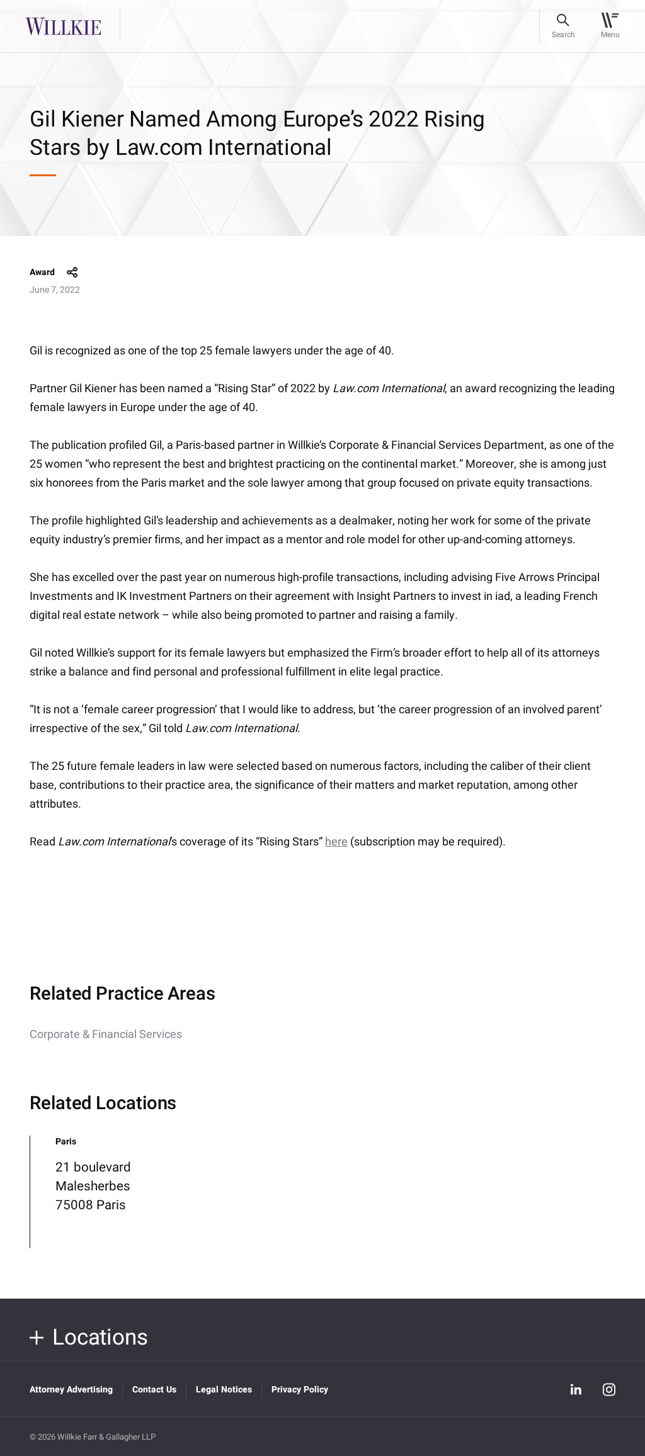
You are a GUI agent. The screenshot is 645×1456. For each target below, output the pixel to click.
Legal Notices (224, 1389)
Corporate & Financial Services (106, 1034)
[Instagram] (609, 1389)
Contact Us (154, 1389)
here (336, 841)
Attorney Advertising (71, 1389)
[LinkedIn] (576, 1389)
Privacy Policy (299, 1389)
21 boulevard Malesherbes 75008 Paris (93, 1186)
